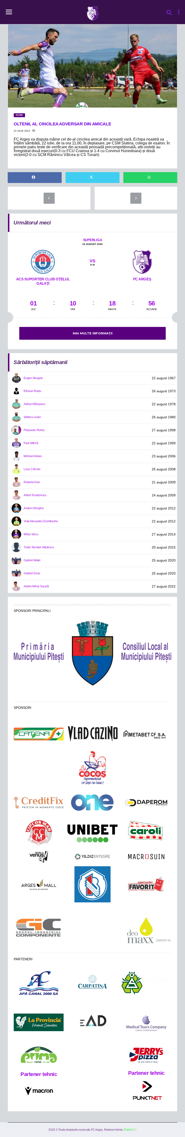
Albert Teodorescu (35, 495)
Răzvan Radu (32, 391)
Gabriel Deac (32, 573)
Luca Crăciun (32, 469)
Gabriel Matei (32, 560)
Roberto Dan (32, 482)
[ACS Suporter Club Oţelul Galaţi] (43, 261)
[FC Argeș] (142, 261)
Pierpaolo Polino (34, 430)
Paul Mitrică (31, 443)
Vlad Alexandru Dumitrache (41, 521)
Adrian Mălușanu (34, 404)
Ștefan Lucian (32, 417)
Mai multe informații (92, 333)
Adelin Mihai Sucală (36, 586)
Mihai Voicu (31, 534)
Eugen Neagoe (33, 378)
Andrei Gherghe (34, 508)
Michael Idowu (33, 456)
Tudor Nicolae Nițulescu (39, 547)
